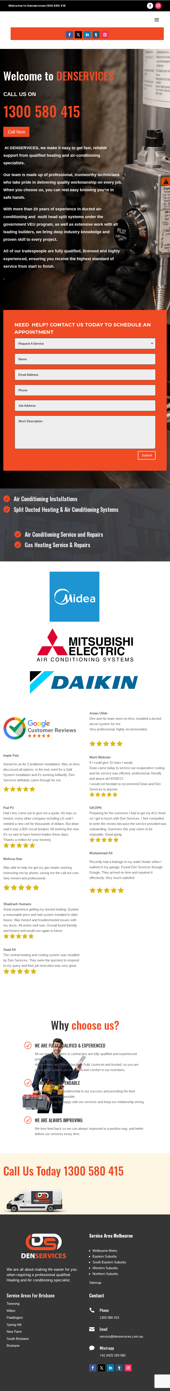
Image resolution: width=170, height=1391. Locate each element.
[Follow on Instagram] (158, 5)
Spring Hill (14, 1325)
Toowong (13, 1303)
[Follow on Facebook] (150, 6)
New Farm (14, 1331)
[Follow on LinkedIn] (87, 34)
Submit (147, 455)
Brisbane (13, 1345)
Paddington (15, 1317)
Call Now (16, 131)
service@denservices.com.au (121, 1336)
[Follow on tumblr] (96, 34)
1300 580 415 (109, 1317)
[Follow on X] (78, 34)
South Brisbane (18, 1339)
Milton (11, 1311)
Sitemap (95, 1282)
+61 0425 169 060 (113, 1355)
